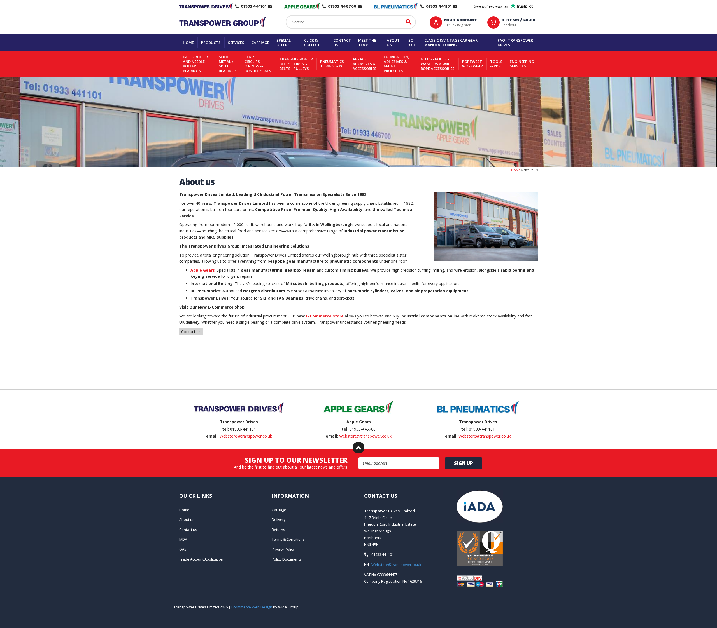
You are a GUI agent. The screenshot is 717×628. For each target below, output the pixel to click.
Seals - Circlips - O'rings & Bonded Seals (258, 63)
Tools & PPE (496, 64)
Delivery (279, 519)
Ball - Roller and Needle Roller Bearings (195, 63)
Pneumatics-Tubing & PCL (332, 64)
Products (211, 42)
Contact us (342, 43)
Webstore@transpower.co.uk (246, 436)
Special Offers (283, 43)
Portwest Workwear (472, 64)
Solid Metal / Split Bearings (228, 63)
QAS (183, 549)
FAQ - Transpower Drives (515, 43)
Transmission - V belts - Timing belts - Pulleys (296, 64)
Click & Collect (312, 43)
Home (188, 42)
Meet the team (367, 43)
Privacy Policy (283, 549)
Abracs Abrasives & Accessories (364, 64)
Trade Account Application (201, 559)
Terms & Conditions (288, 539)
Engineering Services (522, 64)
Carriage (260, 42)
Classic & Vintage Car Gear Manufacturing (451, 43)
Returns (278, 529)
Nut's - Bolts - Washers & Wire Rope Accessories (438, 64)
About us (393, 43)
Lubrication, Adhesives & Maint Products (396, 63)
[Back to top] (358, 447)
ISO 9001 (411, 43)
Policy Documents (287, 559)
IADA (183, 539)
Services (236, 42)
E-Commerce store (325, 316)
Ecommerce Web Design (251, 607)
